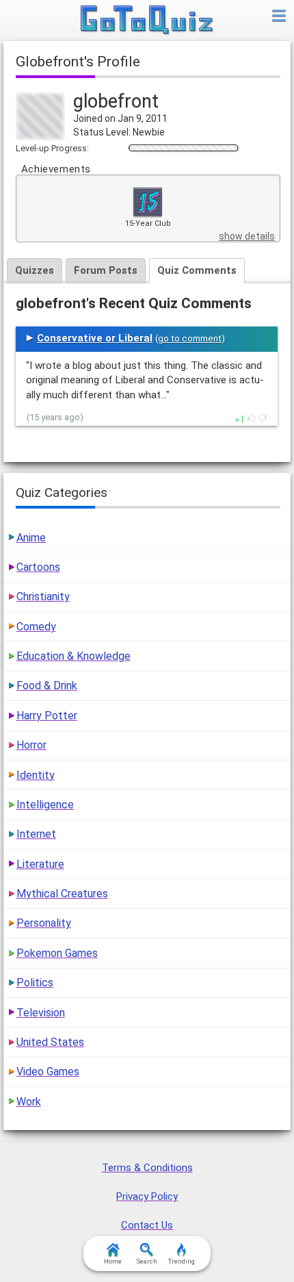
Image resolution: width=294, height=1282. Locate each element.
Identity (35, 775)
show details (247, 236)
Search (147, 1261)
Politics (34, 982)
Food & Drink (46, 685)
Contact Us (147, 1225)
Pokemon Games (57, 953)
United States (50, 1042)
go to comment (190, 338)
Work (28, 1101)
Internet (36, 834)
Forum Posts (105, 270)
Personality (43, 923)
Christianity (43, 596)
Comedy (36, 626)
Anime (31, 537)
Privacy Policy (147, 1196)
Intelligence (45, 804)
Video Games (47, 1071)
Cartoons (38, 567)
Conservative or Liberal (94, 338)
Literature (40, 864)
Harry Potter (46, 715)
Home (113, 1261)
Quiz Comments (197, 270)
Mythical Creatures (62, 893)
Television (40, 1012)
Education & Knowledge (73, 656)
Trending (181, 1261)
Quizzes (34, 270)
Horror (31, 745)
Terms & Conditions (147, 1168)
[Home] (147, 20)
